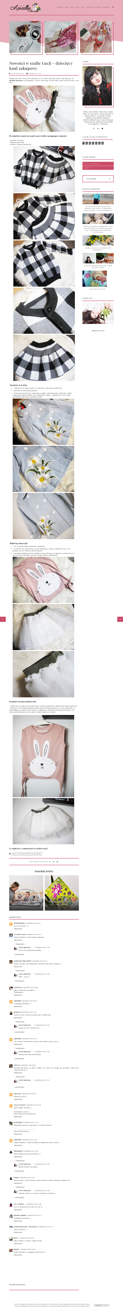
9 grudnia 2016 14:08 (33, 1204)
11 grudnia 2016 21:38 (42, 974)
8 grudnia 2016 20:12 (34, 934)
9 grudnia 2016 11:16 (30, 1122)
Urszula (17, 1065)
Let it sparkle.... (19, 1204)
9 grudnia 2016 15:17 (34, 1215)
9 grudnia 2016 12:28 (29, 1140)
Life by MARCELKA (25, 947)
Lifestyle (60, 7)
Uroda (72, 7)
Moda (67, 7)
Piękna (16, 1177)
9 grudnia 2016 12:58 (26, 1177)
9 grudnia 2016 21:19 (45, 1227)
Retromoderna (19, 923)
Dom (83, 7)
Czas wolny (90, 7)
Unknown (17, 1001)
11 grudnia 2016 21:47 (42, 1025)
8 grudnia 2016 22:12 (29, 1039)
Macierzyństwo (25, 854)
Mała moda (37, 854)
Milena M (17, 1012)
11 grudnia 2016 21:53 (42, 1164)
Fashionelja (18, 1122)
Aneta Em (17, 1094)
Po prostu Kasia (20, 934)
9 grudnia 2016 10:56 (33, 1105)
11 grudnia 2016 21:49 (42, 1052)
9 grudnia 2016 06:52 (28, 1065)
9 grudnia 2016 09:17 (28, 1094)
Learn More (98, 1305)
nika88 (16, 1249)
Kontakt (98, 7)
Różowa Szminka (20, 1215)
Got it (106, 1305)
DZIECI (15, 854)
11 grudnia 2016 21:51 (42, 1080)
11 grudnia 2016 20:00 (26, 1238)
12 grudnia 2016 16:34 (27, 1249)
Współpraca (107, 7)
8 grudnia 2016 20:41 (29, 1001)
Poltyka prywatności (92, 163)
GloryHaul (18, 987)
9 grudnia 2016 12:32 (30, 1151)
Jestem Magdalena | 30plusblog (25, 1227)
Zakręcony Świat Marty (23, 961)
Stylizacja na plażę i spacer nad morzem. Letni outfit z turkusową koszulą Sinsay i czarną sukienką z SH (98, 208)
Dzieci (78, 7)
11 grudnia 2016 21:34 (42, 947)
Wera (15, 1238)
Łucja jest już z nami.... (98, 289)
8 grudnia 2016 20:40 (30, 987)
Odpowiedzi (20, 944)
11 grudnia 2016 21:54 (42, 1190)
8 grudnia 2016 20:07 (33, 923)
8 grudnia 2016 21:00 (28, 1012)
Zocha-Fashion (19, 1105)
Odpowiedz (18, 929)
